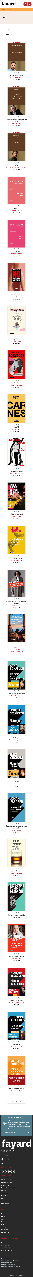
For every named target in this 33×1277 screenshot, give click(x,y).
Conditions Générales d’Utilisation (10, 1260)
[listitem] (2, 1171)
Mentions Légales (5, 1259)
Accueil (3, 9)
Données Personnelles (6, 1262)
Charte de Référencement (8, 1264)
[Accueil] (8, 4)
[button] (8, 29)
